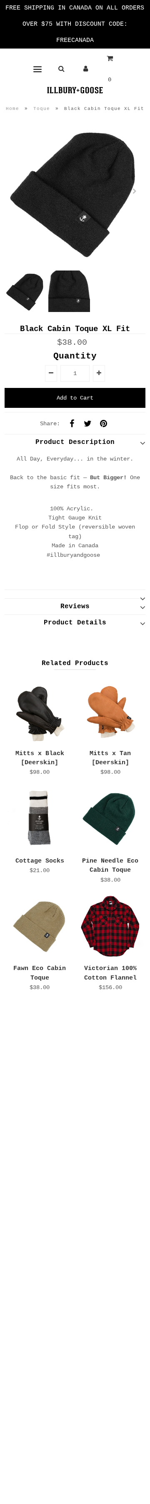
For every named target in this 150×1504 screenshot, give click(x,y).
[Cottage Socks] (39, 819)
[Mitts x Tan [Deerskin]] (110, 711)
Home (12, 108)
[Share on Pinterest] (103, 423)
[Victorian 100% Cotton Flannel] (110, 926)
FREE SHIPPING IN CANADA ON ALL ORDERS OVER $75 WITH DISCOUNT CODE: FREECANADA (74, 24)
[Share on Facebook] (71, 423)
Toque (41, 108)
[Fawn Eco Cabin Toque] (39, 926)
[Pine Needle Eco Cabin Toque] (110, 819)
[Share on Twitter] (87, 423)
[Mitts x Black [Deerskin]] (39, 711)
